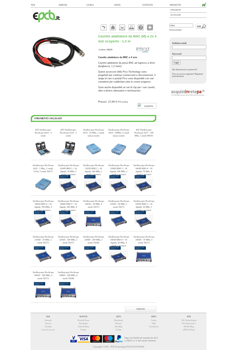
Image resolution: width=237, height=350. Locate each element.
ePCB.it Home (189, 330)
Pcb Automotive (189, 323)
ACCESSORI (175, 15)
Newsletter (83, 323)
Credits (118, 330)
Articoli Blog (83, 326)
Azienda (48, 320)
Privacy (118, 323)
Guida (153, 320)
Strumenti (175, 10)
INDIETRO (140, 309)
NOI (33, 5)
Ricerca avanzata (175, 30)
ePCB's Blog (189, 326)
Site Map (118, 326)
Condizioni (153, 326)
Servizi (48, 323)
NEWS (117, 5)
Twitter (83, 330)
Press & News (83, 320)
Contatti (48, 326)
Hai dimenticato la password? (184, 69)
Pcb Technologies (188, 320)
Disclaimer (118, 320)
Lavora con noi (48, 330)
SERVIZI (63, 5)
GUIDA (90, 5)
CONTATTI (147, 5)
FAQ (154, 323)
